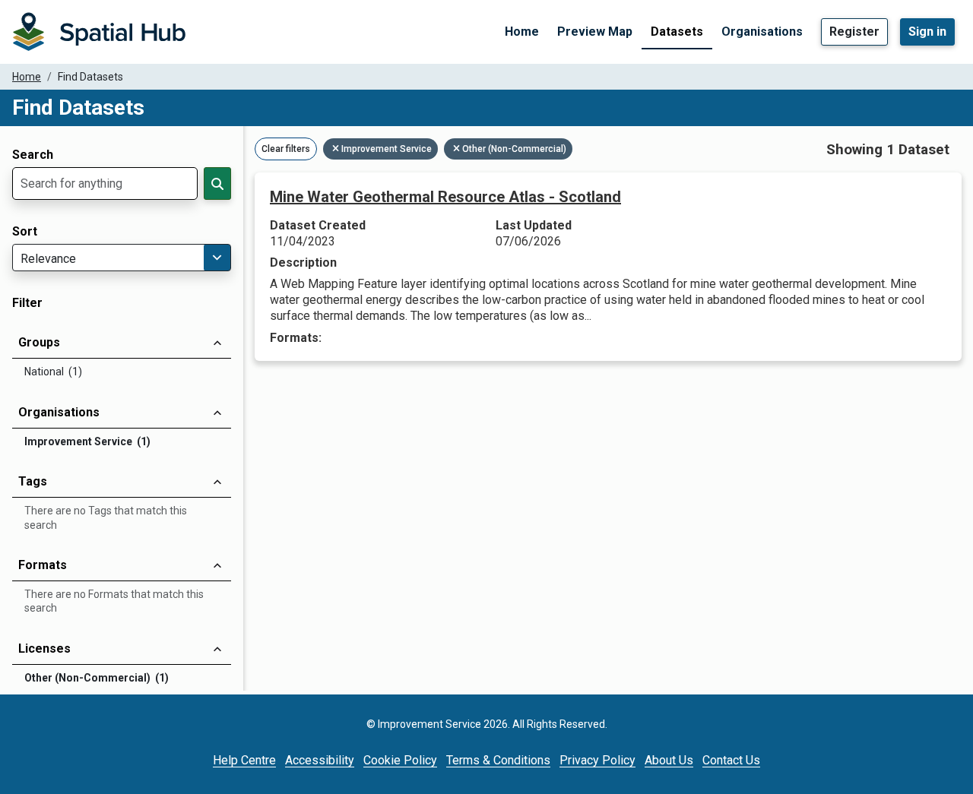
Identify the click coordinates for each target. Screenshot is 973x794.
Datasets (677, 31)
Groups (39, 342)
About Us (669, 760)
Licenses (44, 648)
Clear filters (285, 149)
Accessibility (319, 760)
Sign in (927, 31)
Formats (42, 565)
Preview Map (594, 31)
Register (854, 31)
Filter (27, 303)
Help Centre (244, 760)
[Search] (217, 183)
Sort (24, 232)
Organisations (762, 31)
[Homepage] (98, 32)
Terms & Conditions (498, 760)
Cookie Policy (400, 760)
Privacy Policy (597, 760)
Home (522, 31)
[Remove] (336, 149)
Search (32, 155)
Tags (32, 481)
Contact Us (731, 760)
